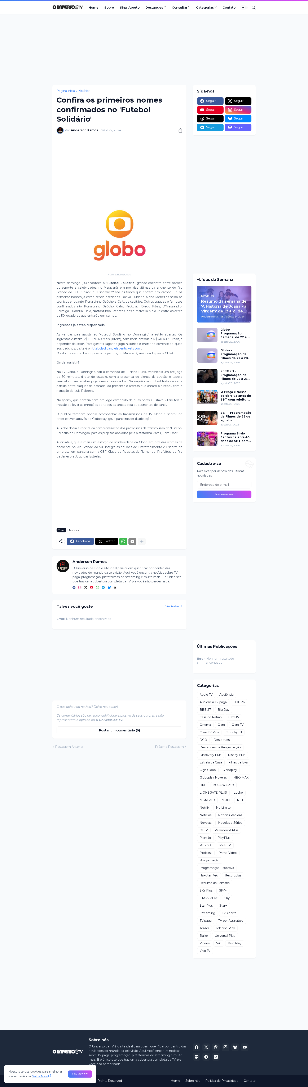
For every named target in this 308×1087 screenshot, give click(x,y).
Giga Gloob (208, 770)
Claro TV (238, 725)
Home (93, 7)
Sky (227, 898)
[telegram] (103, 588)
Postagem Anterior (69, 747)
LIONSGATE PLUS (213, 792)
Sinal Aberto (130, 7)
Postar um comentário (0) (119, 730)
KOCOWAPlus (223, 785)
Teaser (204, 928)
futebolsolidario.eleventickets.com (116, 348)
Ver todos (172, 606)
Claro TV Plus (209, 732)
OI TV (204, 830)
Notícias (84, 90)
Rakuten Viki (209, 875)
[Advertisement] (154, 49)
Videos (205, 943)
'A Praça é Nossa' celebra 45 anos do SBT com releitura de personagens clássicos (235, 396)
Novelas (205, 823)
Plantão (205, 838)
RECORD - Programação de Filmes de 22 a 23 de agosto (234, 375)
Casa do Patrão (211, 717)
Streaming (207, 913)
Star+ (223, 905)
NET (240, 800)
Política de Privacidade (221, 1081)
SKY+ (223, 890)
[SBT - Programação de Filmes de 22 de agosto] (207, 418)
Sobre (109, 7)
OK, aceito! (80, 1074)
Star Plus (206, 905)
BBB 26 (239, 702)
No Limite (223, 807)
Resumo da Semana (215, 883)
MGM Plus (207, 800)
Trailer (204, 936)
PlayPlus (224, 838)
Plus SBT (206, 845)
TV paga (206, 921)
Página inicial (66, 90)
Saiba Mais (40, 1076)
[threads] (115, 588)
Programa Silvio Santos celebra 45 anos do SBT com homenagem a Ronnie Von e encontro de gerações (235, 437)
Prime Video (228, 853)
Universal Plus (225, 936)
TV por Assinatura (230, 921)
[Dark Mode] (244, 7)
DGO (203, 740)
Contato (229, 7)
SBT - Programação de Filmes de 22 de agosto (235, 416)
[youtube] (91, 588)
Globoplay (230, 770)
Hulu (203, 785)
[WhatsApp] (123, 541)
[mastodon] (196, 1057)
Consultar (179, 7)
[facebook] (73, 588)
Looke (238, 792)
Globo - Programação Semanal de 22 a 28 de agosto (235, 333)
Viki (218, 943)
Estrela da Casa (211, 762)
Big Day (223, 710)
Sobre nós (192, 1081)
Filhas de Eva (238, 762)
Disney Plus (236, 755)
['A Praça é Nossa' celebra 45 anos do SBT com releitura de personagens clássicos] (207, 397)
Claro (221, 725)
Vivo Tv (205, 951)
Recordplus (233, 875)
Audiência (226, 694)
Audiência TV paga (213, 702)
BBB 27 (205, 710)
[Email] (132, 541)
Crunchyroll (233, 732)
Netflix (204, 807)
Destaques (154, 7)
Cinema (205, 725)
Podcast (206, 853)
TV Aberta (229, 913)
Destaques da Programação (220, 747)
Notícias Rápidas (230, 815)
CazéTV (233, 717)
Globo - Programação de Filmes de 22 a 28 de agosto (234, 354)
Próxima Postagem (169, 747)
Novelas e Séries (230, 823)
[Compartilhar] (178, 130)
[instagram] (79, 588)
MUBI (226, 800)
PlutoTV (225, 845)
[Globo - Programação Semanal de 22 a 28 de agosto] (207, 335)
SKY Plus (206, 890)
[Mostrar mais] (142, 541)
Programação (210, 860)
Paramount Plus (226, 830)
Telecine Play (225, 928)
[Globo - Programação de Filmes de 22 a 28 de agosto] (207, 355)
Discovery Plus (210, 755)
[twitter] (85, 588)
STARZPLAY (209, 898)
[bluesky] (109, 588)
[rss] (216, 1057)
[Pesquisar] (252, 7)
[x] (206, 1047)
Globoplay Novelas (213, 777)
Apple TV (206, 694)
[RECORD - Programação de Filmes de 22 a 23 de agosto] (207, 376)
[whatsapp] (97, 588)
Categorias (205, 7)
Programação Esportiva (217, 868)
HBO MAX (240, 777)
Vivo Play (234, 943)
